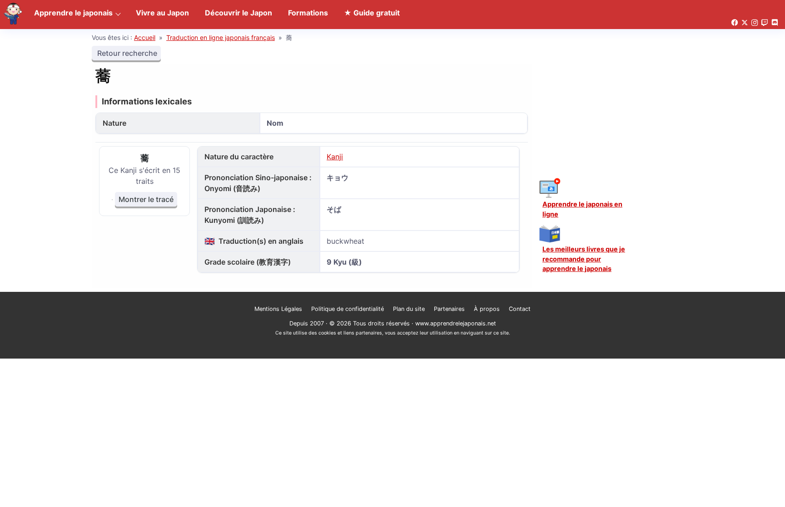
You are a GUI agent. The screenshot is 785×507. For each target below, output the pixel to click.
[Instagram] (754, 23)
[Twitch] (764, 23)
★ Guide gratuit (372, 12)
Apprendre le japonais (73, 12)
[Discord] (774, 23)
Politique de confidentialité (347, 308)
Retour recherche (126, 53)
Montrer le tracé (146, 199)
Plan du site (409, 308)
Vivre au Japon (162, 12)
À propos (487, 308)
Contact (520, 308)
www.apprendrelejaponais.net (455, 323)
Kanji (335, 156)
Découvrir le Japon (238, 12)
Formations (308, 12)
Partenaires (449, 308)
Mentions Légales (278, 308)
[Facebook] (734, 23)
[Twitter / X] (744, 23)
